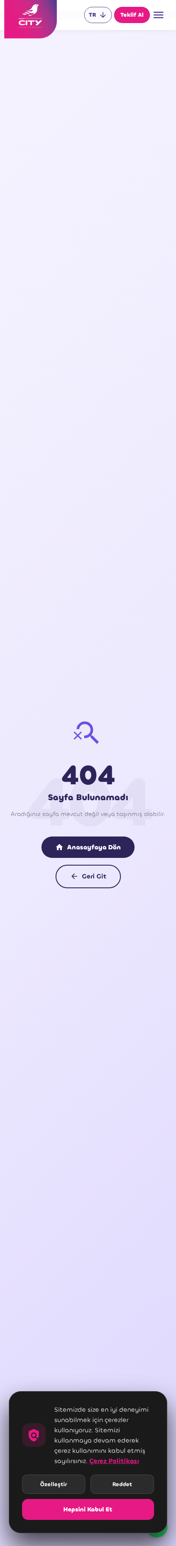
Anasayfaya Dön (88, 847)
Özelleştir (53, 1484)
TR (98, 15)
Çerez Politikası (114, 1461)
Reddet (122, 1484)
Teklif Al (132, 14)
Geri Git (88, 876)
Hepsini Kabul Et (87, 1509)
